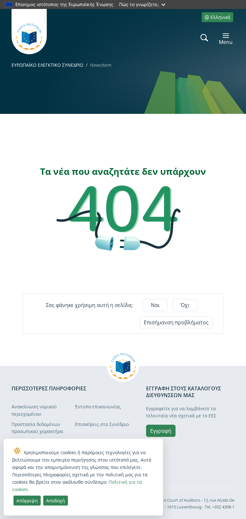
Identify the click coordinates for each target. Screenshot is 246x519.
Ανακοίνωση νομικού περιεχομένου (34, 410)
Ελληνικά (220, 17)
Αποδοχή (55, 501)
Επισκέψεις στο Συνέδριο (102, 424)
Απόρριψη (27, 501)
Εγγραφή (160, 430)
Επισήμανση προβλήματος (176, 322)
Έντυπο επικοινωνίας (98, 407)
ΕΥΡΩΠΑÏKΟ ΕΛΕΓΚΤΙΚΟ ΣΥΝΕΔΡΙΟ (47, 65)
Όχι (185, 305)
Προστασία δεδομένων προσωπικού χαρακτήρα (37, 427)
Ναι (155, 305)
